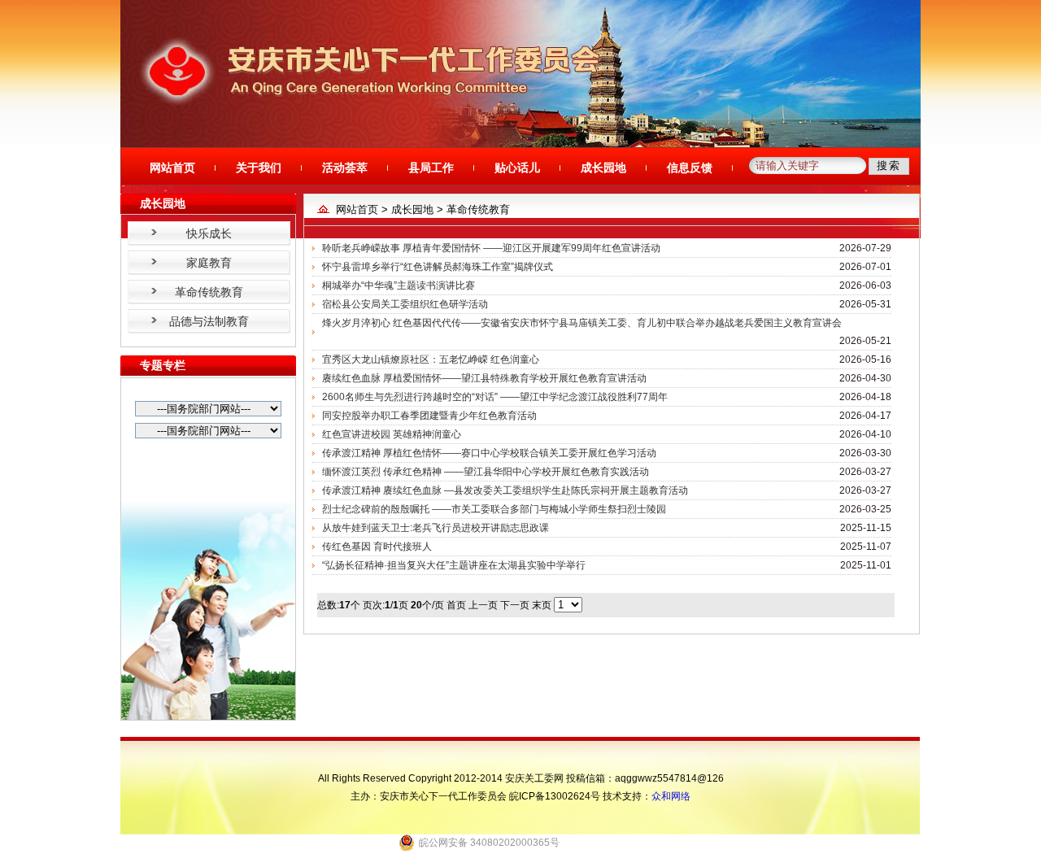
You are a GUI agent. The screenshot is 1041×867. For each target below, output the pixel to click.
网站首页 (172, 167)
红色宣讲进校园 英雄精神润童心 (391, 434)
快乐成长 (209, 233)
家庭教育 (209, 262)
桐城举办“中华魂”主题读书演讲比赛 (398, 285)
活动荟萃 (345, 167)
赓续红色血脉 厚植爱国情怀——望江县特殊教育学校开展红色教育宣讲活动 (484, 378)
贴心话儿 (517, 167)
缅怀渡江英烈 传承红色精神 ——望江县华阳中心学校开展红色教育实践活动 (485, 471)
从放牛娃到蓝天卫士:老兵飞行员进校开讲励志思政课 (435, 528)
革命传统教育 (209, 291)
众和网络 (670, 796)
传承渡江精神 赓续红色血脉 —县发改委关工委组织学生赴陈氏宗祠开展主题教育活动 (505, 490)
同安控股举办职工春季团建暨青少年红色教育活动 (429, 415)
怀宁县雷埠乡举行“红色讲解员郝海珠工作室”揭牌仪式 (437, 266)
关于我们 (258, 167)
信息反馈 (689, 167)
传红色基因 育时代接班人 (377, 546)
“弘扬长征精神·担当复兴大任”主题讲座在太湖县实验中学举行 (454, 565)
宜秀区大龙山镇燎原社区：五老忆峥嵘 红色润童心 (430, 359)
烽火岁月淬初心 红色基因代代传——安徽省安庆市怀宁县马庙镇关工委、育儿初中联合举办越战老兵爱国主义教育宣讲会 (582, 323)
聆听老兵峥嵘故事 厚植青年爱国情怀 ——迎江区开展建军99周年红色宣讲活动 (491, 248)
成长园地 (603, 167)
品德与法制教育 (209, 321)
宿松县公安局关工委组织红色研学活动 (405, 304)
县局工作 (431, 167)
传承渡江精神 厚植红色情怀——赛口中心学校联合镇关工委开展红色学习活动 (489, 453)
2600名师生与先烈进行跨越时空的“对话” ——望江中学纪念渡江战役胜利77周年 (495, 397)
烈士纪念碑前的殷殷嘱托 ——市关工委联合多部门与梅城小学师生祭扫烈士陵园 (494, 509)
